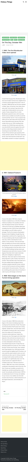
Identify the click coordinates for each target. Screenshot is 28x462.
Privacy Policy (4, 450)
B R (4, 45)
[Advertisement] (14, 19)
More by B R (6, 394)
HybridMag (16, 459)
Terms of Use (4, 441)
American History (6, 37)
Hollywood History (6, 39)
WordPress (8, 459)
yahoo (15, 95)
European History (13, 37)
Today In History (21, 39)
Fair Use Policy (4, 443)
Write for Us (3, 452)
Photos (15, 39)
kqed (15, 215)
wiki (15, 75)
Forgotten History (21, 37)
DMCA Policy (4, 445)
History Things (6, 2)
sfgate (15, 196)
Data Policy (3, 448)
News (12, 39)
